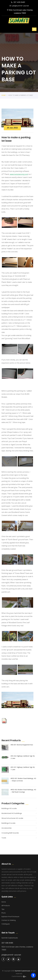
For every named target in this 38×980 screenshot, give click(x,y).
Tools (4, 838)
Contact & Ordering (9, 920)
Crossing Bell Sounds (10, 833)
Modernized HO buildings (12, 813)
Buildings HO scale (9, 808)
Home (4, 95)
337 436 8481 (19, 2)
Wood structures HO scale (12, 818)
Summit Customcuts (22, 971)
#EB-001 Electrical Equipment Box (22, 745)
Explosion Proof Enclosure (10, 917)
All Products (6, 906)
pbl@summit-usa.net (20, 6)
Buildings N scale (8, 823)
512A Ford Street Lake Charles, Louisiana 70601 (21, 11)
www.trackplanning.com (19, 174)
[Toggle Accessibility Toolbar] (33, 975)
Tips (3, 909)
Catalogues (6, 924)
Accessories (7, 828)
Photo (4, 913)
